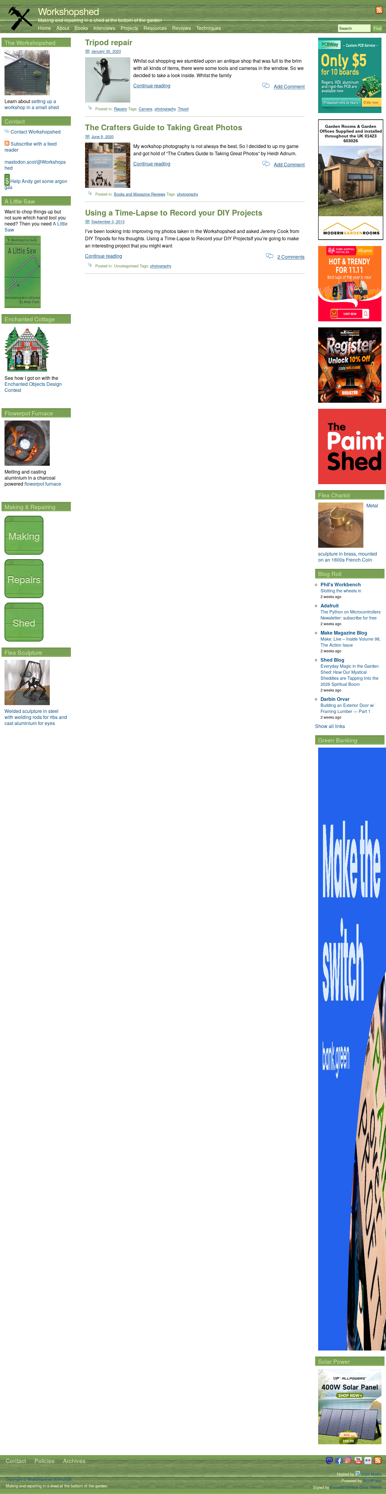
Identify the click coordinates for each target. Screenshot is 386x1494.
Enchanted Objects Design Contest (33, 386)
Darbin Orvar (335, 698)
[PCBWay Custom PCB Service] (349, 111)
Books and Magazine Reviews (139, 194)
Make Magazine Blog (344, 632)
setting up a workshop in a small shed (32, 104)
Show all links (330, 726)
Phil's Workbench (341, 584)
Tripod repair (108, 42)
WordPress (372, 1480)
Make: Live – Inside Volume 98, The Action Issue (351, 641)
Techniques (208, 27)
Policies (44, 1460)
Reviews (181, 27)
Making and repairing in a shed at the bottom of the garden (100, 20)
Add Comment (289, 86)
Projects (129, 27)
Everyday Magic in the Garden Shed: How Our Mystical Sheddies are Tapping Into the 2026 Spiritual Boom (350, 675)
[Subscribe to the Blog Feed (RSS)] (379, 11)
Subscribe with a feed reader (31, 146)
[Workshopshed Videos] (358, 1462)
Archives (74, 1460)
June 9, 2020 (102, 136)
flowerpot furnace (42, 483)
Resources (155, 27)
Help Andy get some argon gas (36, 184)
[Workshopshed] (20, 28)
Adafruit (330, 605)
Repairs (120, 109)
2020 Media (370, 1474)
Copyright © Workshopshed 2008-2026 (38, 1479)
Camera (145, 109)
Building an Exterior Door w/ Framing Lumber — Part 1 (347, 708)
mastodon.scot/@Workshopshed (35, 164)
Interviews (104, 27)
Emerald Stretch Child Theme (355, 1487)
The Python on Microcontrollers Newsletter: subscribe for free (351, 614)
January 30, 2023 (106, 51)
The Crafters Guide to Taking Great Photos (163, 127)
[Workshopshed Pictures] (348, 1462)
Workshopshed (68, 11)
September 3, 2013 (108, 222)
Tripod (183, 109)
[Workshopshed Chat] (329, 1462)
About (62, 27)
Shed (24, 622)
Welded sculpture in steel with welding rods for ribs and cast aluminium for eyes (36, 717)
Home (44, 27)
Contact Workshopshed (36, 131)
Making (24, 535)
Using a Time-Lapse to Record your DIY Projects (173, 212)
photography (165, 109)
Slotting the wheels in (341, 590)
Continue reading (151, 85)
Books (81, 27)
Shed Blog (332, 659)
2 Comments (291, 257)
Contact (16, 1460)
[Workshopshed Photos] (368, 1462)
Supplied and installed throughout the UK (353, 133)
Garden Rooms (340, 126)
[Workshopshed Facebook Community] (339, 1462)
